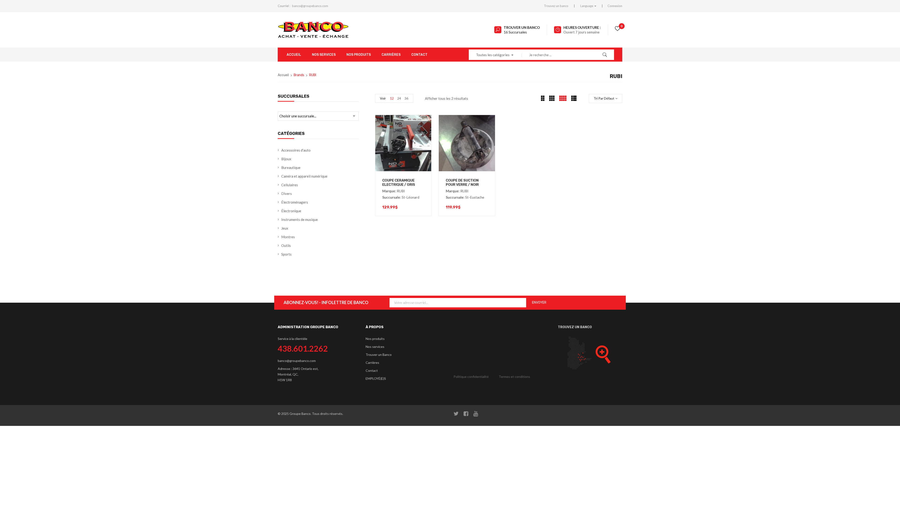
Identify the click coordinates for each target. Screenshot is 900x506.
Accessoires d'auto (296, 150)
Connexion (615, 6)
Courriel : (284, 6)
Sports (286, 254)
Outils (286, 245)
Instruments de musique (299, 219)
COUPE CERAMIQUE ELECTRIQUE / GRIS (398, 182)
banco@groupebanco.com (310, 6)
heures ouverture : (582, 27)
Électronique (291, 211)
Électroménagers (294, 202)
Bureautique (290, 167)
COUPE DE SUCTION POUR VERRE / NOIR (462, 182)
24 (399, 98)
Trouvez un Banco (575, 327)
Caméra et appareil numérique (304, 176)
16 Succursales (515, 32)
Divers (286, 193)
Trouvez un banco (556, 6)
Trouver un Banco (522, 27)
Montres (288, 237)
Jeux (284, 228)
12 (392, 98)
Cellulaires (289, 185)
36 (406, 98)
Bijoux (286, 159)
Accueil (283, 75)
